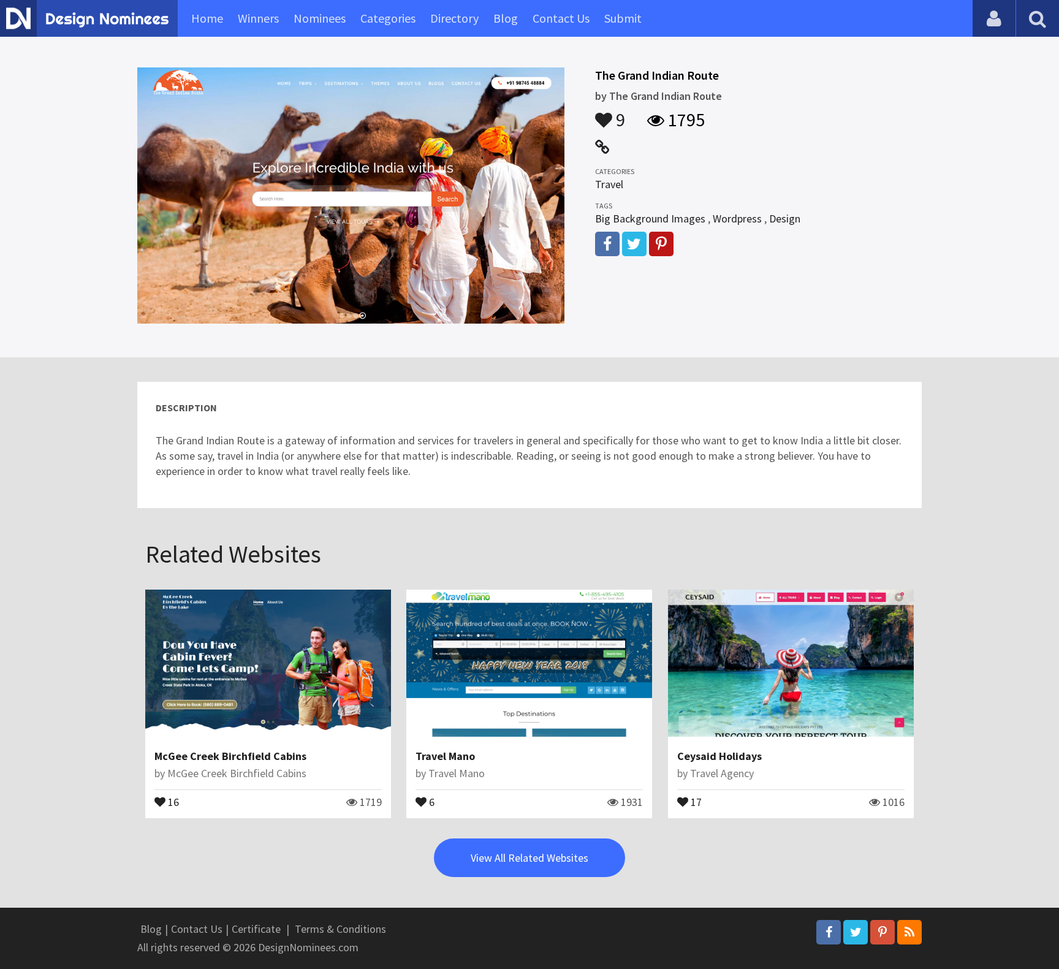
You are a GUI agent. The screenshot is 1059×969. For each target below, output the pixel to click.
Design (784, 218)
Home (207, 18)
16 (172, 801)
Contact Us (561, 18)
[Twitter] (855, 932)
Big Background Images (650, 218)
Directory (454, 18)
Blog (505, 18)
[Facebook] (828, 932)
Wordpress (737, 218)
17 (695, 801)
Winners (258, 18)
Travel (609, 184)
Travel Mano (445, 756)
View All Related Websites (529, 858)
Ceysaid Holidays (719, 756)
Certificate (256, 929)
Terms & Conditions (340, 929)
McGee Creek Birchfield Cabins (230, 756)
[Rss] (909, 932)
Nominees (320, 18)
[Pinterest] (882, 932)
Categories (388, 18)
